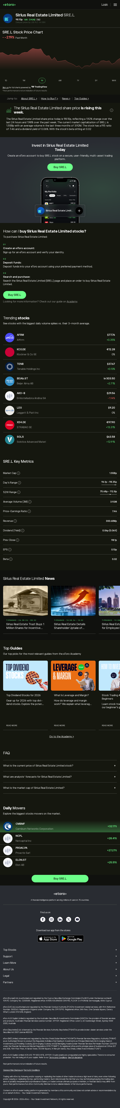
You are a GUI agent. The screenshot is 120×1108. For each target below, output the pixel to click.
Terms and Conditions (58, 1057)
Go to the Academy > (61, 736)
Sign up (5, 87)
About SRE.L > (29, 98)
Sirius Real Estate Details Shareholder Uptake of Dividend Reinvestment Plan (72, 626)
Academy (72, 301)
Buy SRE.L (60, 167)
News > (66, 98)
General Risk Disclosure (13, 1070)
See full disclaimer (75, 1057)
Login (105, 4)
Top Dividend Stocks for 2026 (23, 695)
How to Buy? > (49, 98)
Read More (11, 725)
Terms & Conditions (32, 1070)
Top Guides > (81, 98)
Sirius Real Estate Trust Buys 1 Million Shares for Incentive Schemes (25, 626)
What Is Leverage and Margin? (71, 695)
